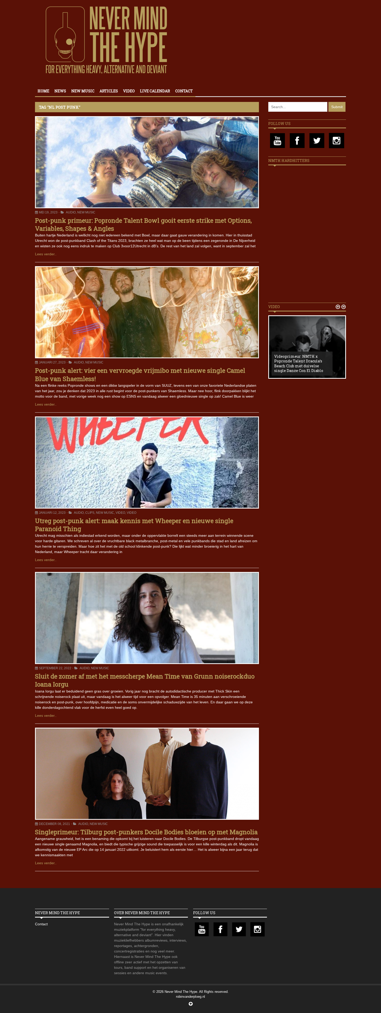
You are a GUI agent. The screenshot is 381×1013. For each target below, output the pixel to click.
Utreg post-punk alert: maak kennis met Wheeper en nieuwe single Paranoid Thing (134, 525)
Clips (89, 513)
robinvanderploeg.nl (190, 997)
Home (43, 90)
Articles (109, 90)
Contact (184, 90)
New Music (82, 90)
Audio (71, 212)
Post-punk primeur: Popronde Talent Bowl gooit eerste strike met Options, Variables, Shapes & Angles (143, 224)
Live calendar (155, 90)
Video (129, 90)
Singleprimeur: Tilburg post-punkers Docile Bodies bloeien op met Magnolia (146, 832)
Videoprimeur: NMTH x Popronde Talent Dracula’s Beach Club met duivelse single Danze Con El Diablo (298, 363)
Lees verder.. (46, 254)
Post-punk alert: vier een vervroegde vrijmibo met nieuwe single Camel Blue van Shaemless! (140, 374)
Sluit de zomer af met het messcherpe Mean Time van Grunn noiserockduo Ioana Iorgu (145, 680)
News (60, 90)
